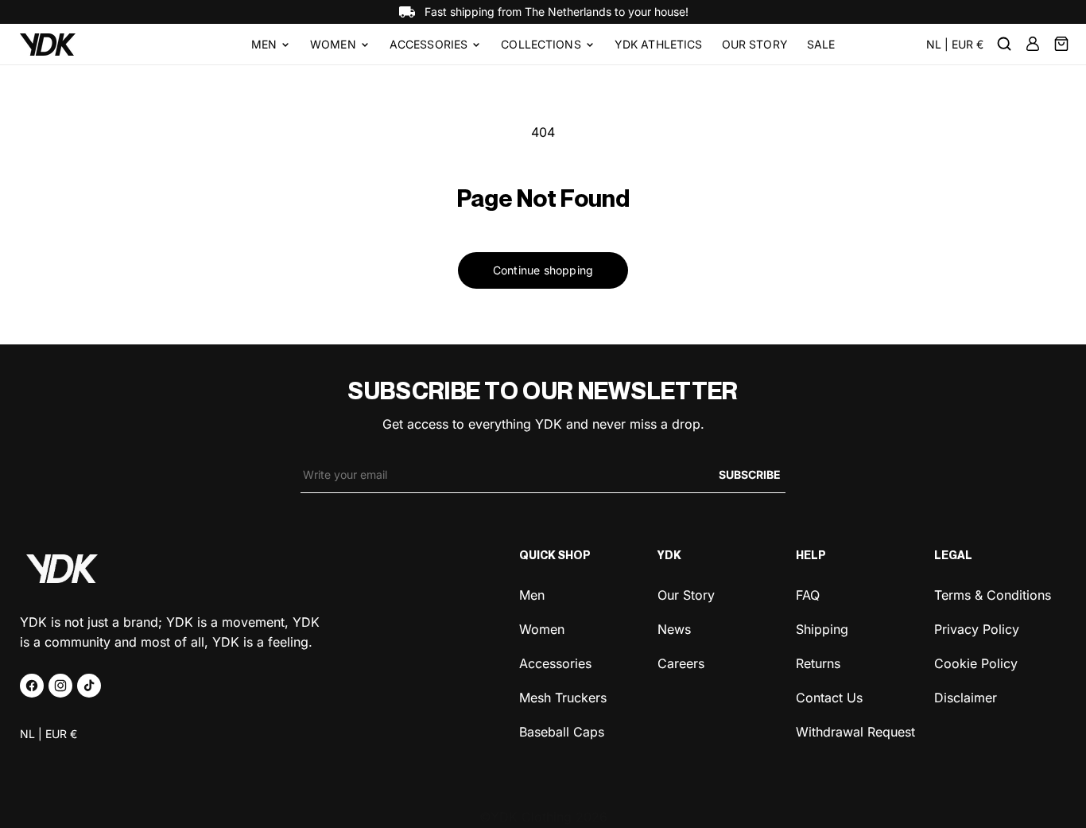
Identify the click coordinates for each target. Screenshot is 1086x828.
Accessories (429, 44)
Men (264, 44)
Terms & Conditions (992, 595)
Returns (818, 662)
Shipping (822, 628)
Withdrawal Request (855, 730)
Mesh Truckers (563, 696)
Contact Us (829, 696)
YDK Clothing (531, 817)
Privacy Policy (976, 628)
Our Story (686, 595)
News (674, 628)
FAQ (808, 595)
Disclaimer (965, 696)
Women (333, 44)
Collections (541, 44)
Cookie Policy (976, 662)
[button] (271, 44)
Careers (680, 662)
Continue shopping (543, 270)
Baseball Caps (561, 730)
